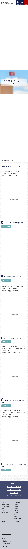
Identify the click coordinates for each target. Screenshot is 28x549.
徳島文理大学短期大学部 (14, 496)
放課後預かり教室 (5, 532)
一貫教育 (16, 512)
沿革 (3, 508)
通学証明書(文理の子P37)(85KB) (12, 338)
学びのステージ (18, 510)
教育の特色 (17, 506)
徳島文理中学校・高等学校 (14, 490)
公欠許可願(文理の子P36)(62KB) (12, 276)
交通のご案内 (4, 547)
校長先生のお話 (5, 512)
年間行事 (4, 524)
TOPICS (3, 538)
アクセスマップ (5, 510)
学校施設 (4, 526)
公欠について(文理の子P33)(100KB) (13, 223)
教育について (17, 502)
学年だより (17, 514)
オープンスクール (18, 526)
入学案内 (16, 522)
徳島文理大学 (14, 493)
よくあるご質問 (5, 544)
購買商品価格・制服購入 (6, 534)
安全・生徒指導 (18, 518)
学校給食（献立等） (6, 530)
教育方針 (16, 504)
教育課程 (16, 508)
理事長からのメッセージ (6, 504)
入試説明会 (17, 528)
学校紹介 (3, 502)
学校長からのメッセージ (6, 506)
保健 (16, 516)
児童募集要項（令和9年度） (20, 524)
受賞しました (4, 528)
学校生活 (3, 522)
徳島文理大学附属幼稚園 (14, 487)
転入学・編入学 (18, 530)
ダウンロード (6, 226)
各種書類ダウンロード (7, 541)
